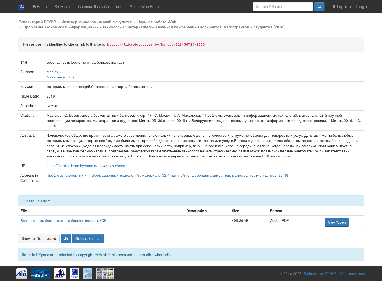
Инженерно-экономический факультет (97, 21)
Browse (61, 6)
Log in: (342, 6)
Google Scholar (88, 238)
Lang (360, 6)
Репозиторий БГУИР (37, 21)
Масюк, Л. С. (57, 71)
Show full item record (39, 238)
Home (41, 6)
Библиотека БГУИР (320, 273)
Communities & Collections (100, 6)
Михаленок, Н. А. (61, 76)
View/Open (337, 222)
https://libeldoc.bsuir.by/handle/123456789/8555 (86, 165)
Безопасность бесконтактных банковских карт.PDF (64, 220)
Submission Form (144, 6)
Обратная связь (352, 273)
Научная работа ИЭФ (156, 21)
